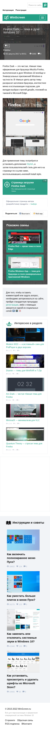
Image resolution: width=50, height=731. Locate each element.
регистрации (12, 305)
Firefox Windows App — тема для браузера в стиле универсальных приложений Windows (24, 274)
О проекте (10, 720)
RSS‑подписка (12, 724)
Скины (7, 50)
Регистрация (21, 10)
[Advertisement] (25, 484)
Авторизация (8, 10)
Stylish (30, 164)
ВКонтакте (27, 724)
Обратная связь (25, 720)
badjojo (34, 204)
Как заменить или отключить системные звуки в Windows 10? (22, 637)
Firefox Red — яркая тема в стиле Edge (24, 247)
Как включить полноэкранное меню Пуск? (21, 558)
